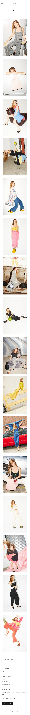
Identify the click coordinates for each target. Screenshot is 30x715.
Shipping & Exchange (7, 676)
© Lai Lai (15, 711)
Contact (4, 674)
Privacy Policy (5, 681)
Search (3, 671)
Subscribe (7, 703)
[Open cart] (28, 3)
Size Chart (4, 679)
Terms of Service (6, 684)
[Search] (25, 3)
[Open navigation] (2, 3)
